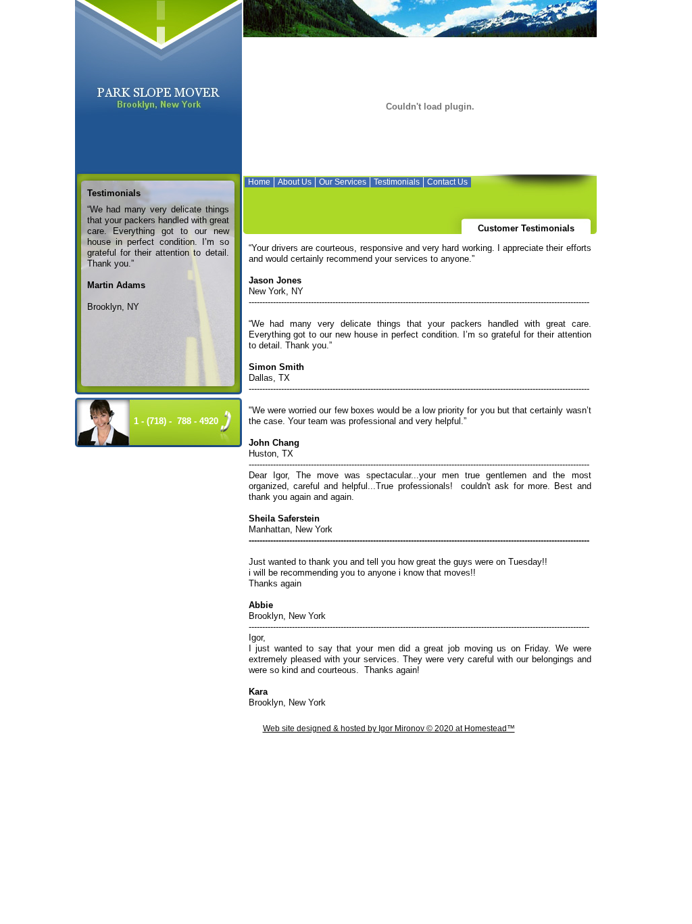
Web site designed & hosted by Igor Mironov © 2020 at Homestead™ (389, 728)
